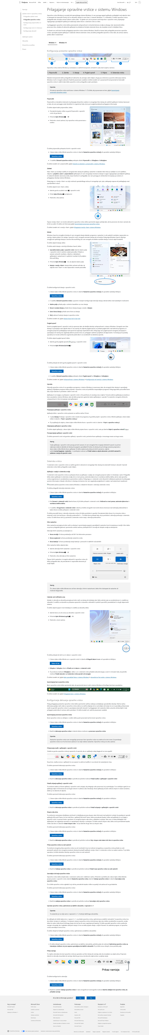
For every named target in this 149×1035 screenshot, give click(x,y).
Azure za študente (57, 1026)
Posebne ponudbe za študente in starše (61, 1023)
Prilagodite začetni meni (30, 16)
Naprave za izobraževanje (58, 1009)
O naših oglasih (115, 1031)
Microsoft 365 (32, 2)
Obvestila (25, 41)
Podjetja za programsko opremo (104, 1023)
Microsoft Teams (77, 1026)
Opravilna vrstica (57, 156)
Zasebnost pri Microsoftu (125, 1012)
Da (80, 998)
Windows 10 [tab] (63, 42)
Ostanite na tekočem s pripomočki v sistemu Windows (89, 164)
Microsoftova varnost (78, 1009)
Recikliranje (33, 1017)
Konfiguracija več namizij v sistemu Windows (99, 379)
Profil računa (33, 1006)
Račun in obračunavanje (63, 2)
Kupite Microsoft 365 (81, 2)
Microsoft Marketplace (102, 1017)
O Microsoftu (123, 1009)
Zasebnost (88, 1031)
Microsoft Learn (101, 1009)
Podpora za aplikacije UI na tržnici (105, 1012)
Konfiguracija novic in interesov (32, 28)
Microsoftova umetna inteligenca (81, 1006)
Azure (75, 1012)
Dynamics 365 (77, 1015)
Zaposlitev (122, 1006)
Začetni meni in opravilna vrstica (32, 13)
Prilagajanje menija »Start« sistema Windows (87, 227)
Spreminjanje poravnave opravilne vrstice (87, 224)
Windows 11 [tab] (52, 42)
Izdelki (44, 2)
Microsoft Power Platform (103, 1020)
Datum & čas (55, 663)
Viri (72, 2)
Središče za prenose (35, 1009)
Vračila (32, 1012)
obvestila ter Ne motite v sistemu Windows (103, 677)
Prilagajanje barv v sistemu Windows (75, 694)
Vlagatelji (122, 1015)
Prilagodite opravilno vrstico (31, 19)
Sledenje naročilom (35, 1015)
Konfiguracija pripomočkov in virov (32, 24)
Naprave (51, 2)
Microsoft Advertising (78, 1020)
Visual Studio (100, 1026)
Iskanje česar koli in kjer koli (72, 318)
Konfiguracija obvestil (29, 31)
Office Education (56, 1017)
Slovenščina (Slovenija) (14, 1031)
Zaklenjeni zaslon (27, 37)
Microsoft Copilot (11, 1006)
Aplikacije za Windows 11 (12, 1012)
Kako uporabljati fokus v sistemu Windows (76, 677)
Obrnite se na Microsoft (79, 1031)
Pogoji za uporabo (96, 1031)
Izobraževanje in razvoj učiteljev (60, 1020)
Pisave (24, 49)
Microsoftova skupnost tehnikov (104, 1015)
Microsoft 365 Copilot (79, 1023)
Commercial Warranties (36, 1020)
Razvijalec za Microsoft (103, 1006)
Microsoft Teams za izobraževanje (60, 1012)
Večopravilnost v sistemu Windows (74, 379)
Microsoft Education (57, 1006)
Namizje (24, 9)
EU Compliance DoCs (125, 1031)
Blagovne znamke (106, 1031)
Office (39, 2)
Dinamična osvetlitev (28, 45)
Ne (91, 998)
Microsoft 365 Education (58, 1015)
